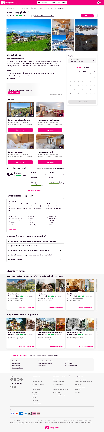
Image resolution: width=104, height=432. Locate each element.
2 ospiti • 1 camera (61, 2)
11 (74, 85)
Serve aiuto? (56, 379)
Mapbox (53, 94)
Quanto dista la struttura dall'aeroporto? (24, 245)
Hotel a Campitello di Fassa (71, 365)
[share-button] (96, 16)
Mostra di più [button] (12, 229)
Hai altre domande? (17, 259)
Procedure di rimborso (58, 381)
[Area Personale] (99, 2)
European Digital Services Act (60, 389)
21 (86, 89)
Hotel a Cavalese (69, 363)
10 (70, 85)
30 (94, 93)
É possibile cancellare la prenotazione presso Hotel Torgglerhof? (31, 255)
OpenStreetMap (60, 94)
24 (70, 93)
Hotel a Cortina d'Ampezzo (45, 363)
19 (78, 89)
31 (70, 97)
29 (90, 93)
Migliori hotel (78, 389)
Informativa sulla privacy (38, 384)
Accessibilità (56, 392)
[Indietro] (70, 71)
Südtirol (41, 8)
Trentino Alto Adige (31, 8)
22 (90, 89)
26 (78, 93)
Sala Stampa (35, 400)
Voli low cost (78, 384)
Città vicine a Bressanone (19, 355)
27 (82, 93)
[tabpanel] (52, 364)
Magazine (77, 392)
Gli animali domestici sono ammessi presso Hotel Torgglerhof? (30, 250)
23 (94, 89)
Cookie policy (35, 387)
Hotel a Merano (68, 361)
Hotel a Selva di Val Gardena (46, 361)
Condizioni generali (37, 381)
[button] (28, 35)
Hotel (16, 8)
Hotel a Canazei (16, 363)
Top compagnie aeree (80, 379)
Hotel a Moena (16, 365)
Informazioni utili (57, 387)
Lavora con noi (35, 392)
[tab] (19, 355)
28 (86, 93)
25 (74, 93)
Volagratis (9, 8)
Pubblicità (34, 395)
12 (78, 85)
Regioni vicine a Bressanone (37, 355)
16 (94, 85)
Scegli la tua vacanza (80, 387)
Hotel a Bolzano (16, 361)
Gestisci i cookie (36, 389)
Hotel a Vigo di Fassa (17, 368)
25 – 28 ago (52, 2)
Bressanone (44, 2)
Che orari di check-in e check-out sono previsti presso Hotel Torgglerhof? (34, 241)
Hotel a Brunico (42, 365)
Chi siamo (34, 379)
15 (90, 85)
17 (70, 89)
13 (82, 85)
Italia (22, 8)
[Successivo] (94, 71)
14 (86, 85)
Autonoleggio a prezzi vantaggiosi (83, 381)
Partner (34, 397)
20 (82, 89)
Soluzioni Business (36, 403)
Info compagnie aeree (58, 384)
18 (74, 89)
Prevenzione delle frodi (59, 395)
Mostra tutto (10, 78)
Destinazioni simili (53, 355)
